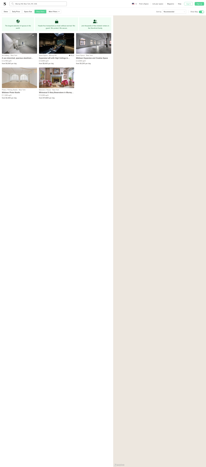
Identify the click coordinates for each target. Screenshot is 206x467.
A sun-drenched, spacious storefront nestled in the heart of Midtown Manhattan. (19, 58)
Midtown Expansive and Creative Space (92, 58)
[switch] (201, 12)
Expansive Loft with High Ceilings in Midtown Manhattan (53, 58)
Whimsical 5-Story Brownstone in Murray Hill (55, 92)
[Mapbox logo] (119, 465)
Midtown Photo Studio (11, 92)
